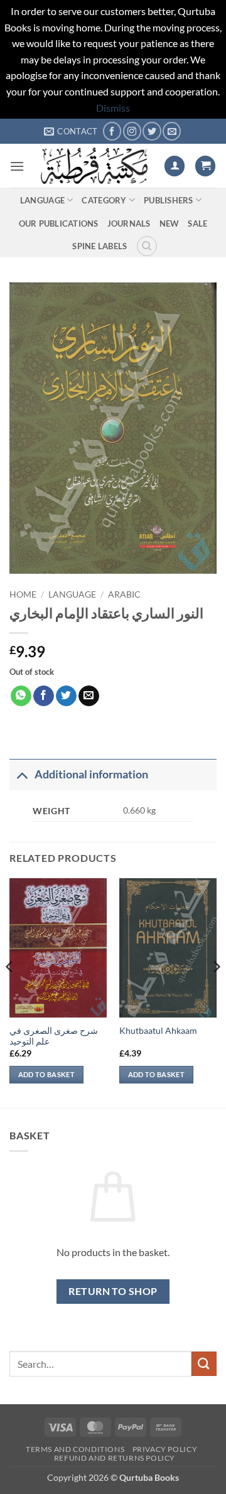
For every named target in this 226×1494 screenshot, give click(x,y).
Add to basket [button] (46, 1074)
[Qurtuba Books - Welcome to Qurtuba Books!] (94, 166)
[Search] (147, 246)
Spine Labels (99, 246)
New (169, 223)
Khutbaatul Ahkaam (158, 1031)
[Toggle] (21, 774)
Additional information (91, 774)
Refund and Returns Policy (114, 1458)
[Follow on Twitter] (152, 131)
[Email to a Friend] (88, 696)
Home (22, 594)
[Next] (215, 992)
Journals (129, 223)
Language (42, 200)
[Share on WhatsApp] (21, 696)
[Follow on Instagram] (132, 131)
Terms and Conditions (75, 1449)
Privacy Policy (165, 1449)
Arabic (124, 594)
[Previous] (10, 992)
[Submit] (204, 1364)
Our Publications (59, 223)
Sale (197, 223)
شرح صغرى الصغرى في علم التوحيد (53, 1036)
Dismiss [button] (113, 108)
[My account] (174, 166)
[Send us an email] (172, 131)
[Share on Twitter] (66, 696)
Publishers (168, 200)
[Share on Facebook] (43, 696)
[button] (16, 166)
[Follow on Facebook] (112, 131)
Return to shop (113, 1291)
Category (104, 200)
